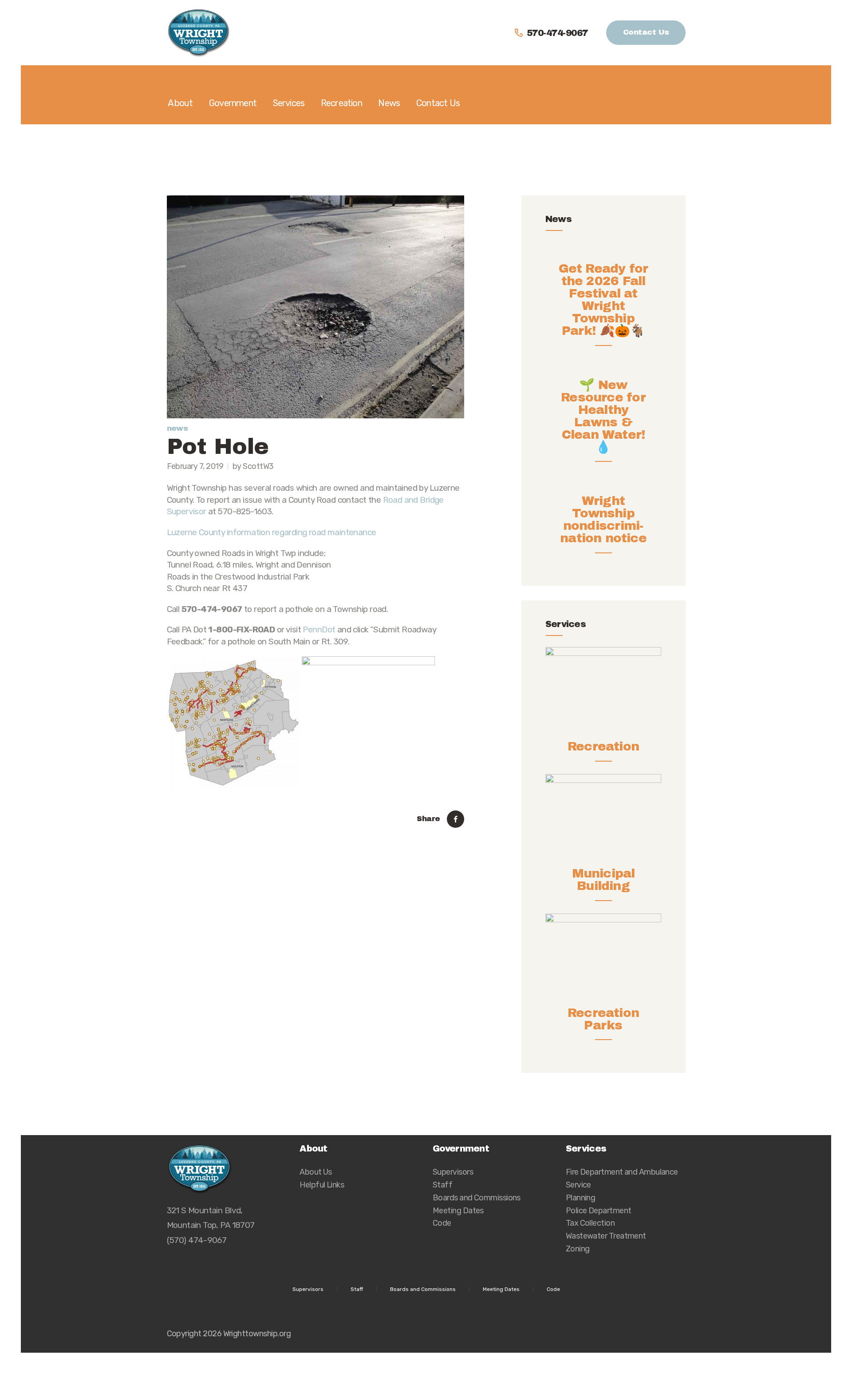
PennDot (319, 629)
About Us (316, 1171)
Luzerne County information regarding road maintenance (271, 532)
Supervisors (453, 1171)
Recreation (603, 746)
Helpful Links (322, 1184)
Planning (581, 1197)
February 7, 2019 (195, 466)
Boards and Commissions (477, 1197)
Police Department (598, 1210)
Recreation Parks (603, 1019)
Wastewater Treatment (606, 1235)
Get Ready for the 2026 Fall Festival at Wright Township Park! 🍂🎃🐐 (603, 299)
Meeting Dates (458, 1210)
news (177, 428)
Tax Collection (590, 1222)
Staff (442, 1184)
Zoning (578, 1248)
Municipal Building (603, 879)
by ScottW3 (253, 466)
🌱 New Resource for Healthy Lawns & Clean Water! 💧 (603, 416)
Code (442, 1222)
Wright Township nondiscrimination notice (603, 519)
